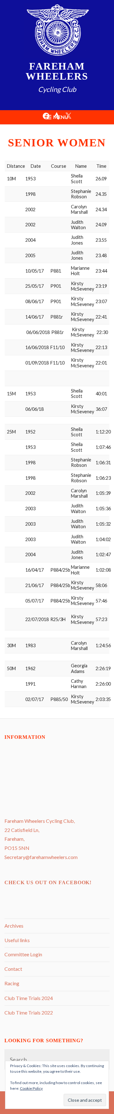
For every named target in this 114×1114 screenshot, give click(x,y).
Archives (13, 926)
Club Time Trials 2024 (28, 998)
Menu (60, 117)
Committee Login (23, 954)
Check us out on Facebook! (48, 882)
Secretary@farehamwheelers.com (41, 857)
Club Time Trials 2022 (28, 1012)
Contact (13, 969)
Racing (11, 983)
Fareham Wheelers (57, 71)
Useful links (17, 940)
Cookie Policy (31, 1088)
